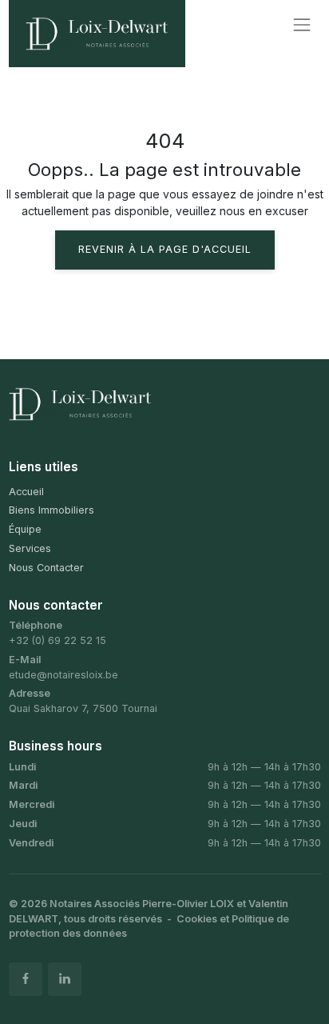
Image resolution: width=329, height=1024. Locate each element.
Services (30, 548)
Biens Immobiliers (51, 510)
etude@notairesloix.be (63, 675)
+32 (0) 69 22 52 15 (57, 640)
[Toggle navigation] (301, 25)
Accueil (26, 492)
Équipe (25, 529)
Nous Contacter (46, 568)
